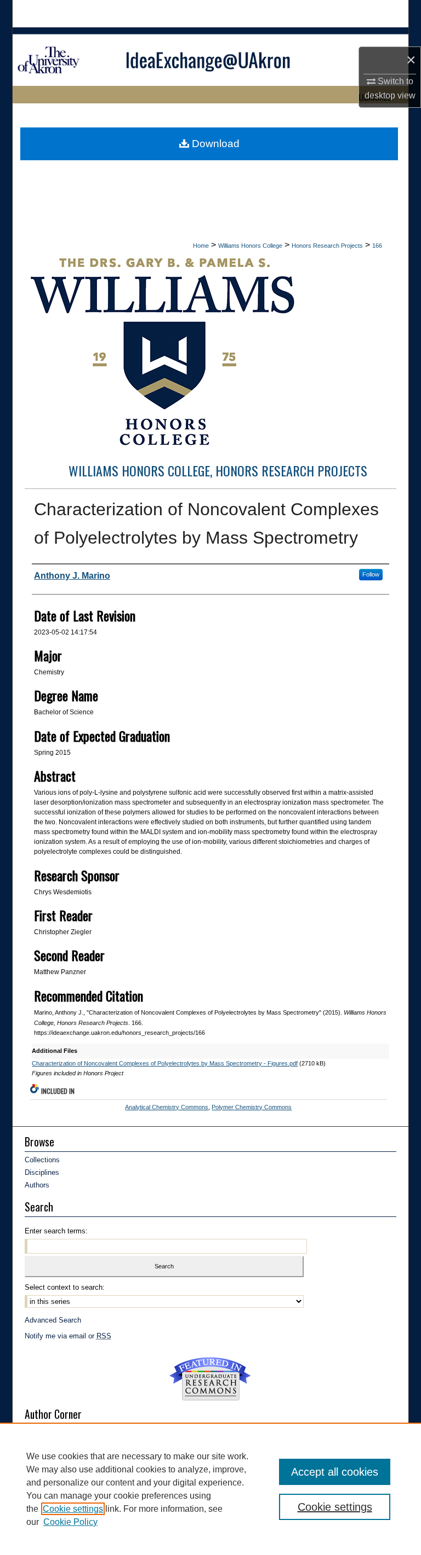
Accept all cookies (334, 1472)
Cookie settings (73, 1508)
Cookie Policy (70, 1522)
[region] (210, 1489)
